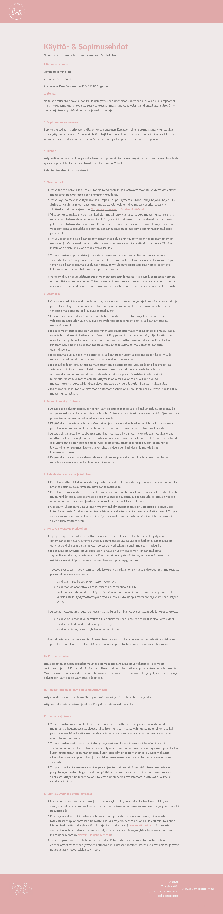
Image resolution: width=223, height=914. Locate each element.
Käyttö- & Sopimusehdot (162, 891)
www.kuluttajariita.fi (141, 825)
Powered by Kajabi (205, 905)
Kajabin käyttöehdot (133, 209)
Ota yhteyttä (169, 886)
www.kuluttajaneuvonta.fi (94, 835)
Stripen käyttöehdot (104, 209)
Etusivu (173, 882)
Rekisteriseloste (168, 896)
